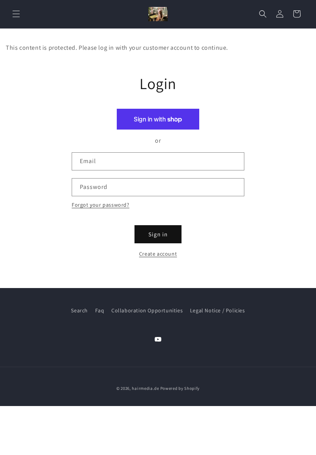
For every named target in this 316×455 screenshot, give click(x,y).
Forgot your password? (100, 204)
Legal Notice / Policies (217, 310)
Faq (99, 310)
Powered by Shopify (180, 388)
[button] (16, 13)
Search (79, 310)
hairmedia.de (145, 388)
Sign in (158, 234)
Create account (158, 253)
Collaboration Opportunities (147, 310)
